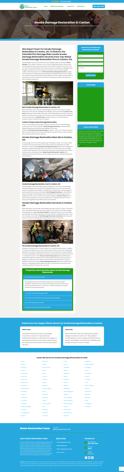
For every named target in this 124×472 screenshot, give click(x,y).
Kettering (45, 409)
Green (44, 391)
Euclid (44, 373)
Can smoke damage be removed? (34, 302)
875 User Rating (66, 1)
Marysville (66, 373)
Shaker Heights (89, 364)
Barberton (24, 379)
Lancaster (45, 415)
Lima (65, 361)
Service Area (80, 6)
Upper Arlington (89, 385)
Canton (26, 39)
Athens (23, 370)
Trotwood (88, 379)
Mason (66, 376)
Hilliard (44, 400)
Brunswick (24, 391)
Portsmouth (67, 409)
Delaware (45, 361)
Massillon (66, 379)
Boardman (24, 385)
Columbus (24, 409)
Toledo (87, 376)
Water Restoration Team (35, 428)
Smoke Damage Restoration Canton (39, 39)
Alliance (23, 364)
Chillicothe (24, 397)
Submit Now (90, 75)
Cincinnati (24, 400)
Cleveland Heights (26, 406)
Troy (86, 382)
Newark (66, 394)
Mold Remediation (62, 445)
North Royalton (68, 403)
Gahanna (45, 385)
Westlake (87, 394)
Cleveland (23, 403)
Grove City (45, 394)
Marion (66, 370)
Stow (86, 370)
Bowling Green (25, 388)
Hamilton (45, 397)
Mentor (66, 385)
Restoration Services (56, 6)
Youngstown (88, 403)
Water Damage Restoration (64, 449)
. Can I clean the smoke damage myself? (36, 293)
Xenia (86, 400)
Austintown (24, 373)
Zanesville (88, 406)
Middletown (67, 388)
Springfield (88, 367)
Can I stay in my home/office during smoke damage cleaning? (42, 298)
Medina (66, 382)
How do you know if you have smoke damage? (38, 307)
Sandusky (87, 361)
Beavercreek (24, 382)
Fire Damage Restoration (64, 442)
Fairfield (45, 379)
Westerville (88, 391)
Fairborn (45, 376)
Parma (65, 406)
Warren (87, 388)
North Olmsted (68, 397)
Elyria (44, 370)
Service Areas (60, 452)
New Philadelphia (68, 391)
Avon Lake (24, 376)
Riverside (66, 415)
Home (46, 6)
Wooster (87, 397)
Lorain (65, 364)
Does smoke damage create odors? (35, 277)
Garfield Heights (47, 388)
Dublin (44, 364)
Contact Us (70, 6)
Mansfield (66, 367)
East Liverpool (46, 367)
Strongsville (88, 373)
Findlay (44, 382)
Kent (44, 406)
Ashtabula (24, 367)
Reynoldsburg (67, 412)
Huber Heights (47, 403)
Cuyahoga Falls (25, 412)
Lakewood (45, 412)
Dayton (23, 415)
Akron (23, 361)
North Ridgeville (68, 400)
